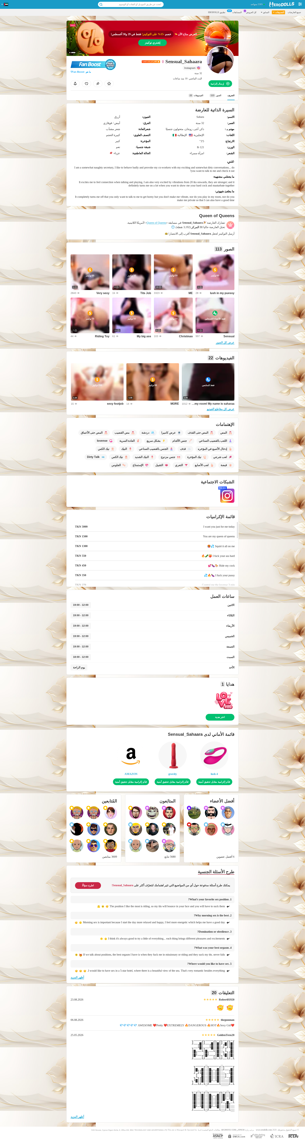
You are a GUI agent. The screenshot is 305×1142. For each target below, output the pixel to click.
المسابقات (237, 12)
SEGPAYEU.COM (228, 1130)
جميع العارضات (294, 12)
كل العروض (251, 12)
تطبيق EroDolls (216, 12)
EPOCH (241, 1130)
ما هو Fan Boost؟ (81, 71)
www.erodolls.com (264, 1130)
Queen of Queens (156, 222)
